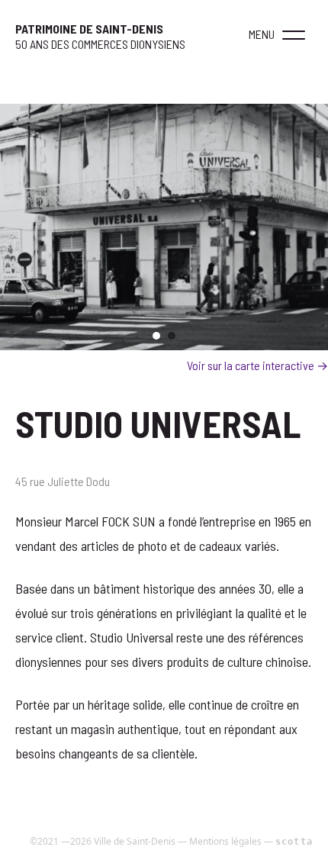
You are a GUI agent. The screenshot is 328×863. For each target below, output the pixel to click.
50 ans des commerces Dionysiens (100, 44)
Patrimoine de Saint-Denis (89, 28)
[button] (294, 34)
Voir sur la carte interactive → (257, 365)
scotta (294, 841)
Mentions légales (225, 841)
